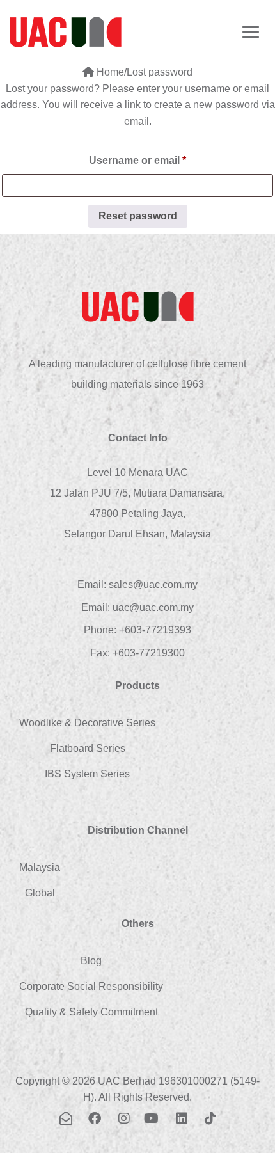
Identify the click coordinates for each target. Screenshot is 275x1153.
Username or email (159, 158)
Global (40, 892)
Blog (91, 960)
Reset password (137, 216)
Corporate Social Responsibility (91, 986)
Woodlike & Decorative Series (87, 722)
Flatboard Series (87, 748)
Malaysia (39, 867)
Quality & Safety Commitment (91, 1011)
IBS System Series (87, 773)
